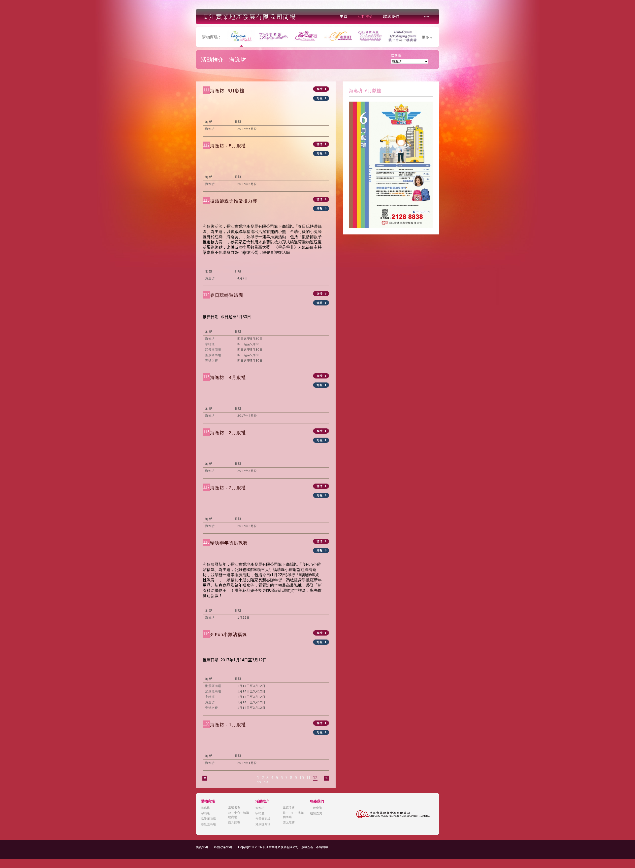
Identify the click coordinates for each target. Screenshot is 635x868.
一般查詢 (316, 808)
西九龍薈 (234, 822)
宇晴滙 (205, 813)
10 (301, 778)
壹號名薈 (234, 807)
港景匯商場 (208, 824)
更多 (425, 37)
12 (315, 778)
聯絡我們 (391, 16)
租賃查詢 (316, 813)
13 (259, 783)
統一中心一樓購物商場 (238, 815)
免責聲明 (202, 847)
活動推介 (365, 16)
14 (266, 783)
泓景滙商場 (208, 819)
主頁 (344, 16)
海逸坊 (205, 808)
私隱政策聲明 (223, 847)
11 (308, 778)
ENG (426, 16)
